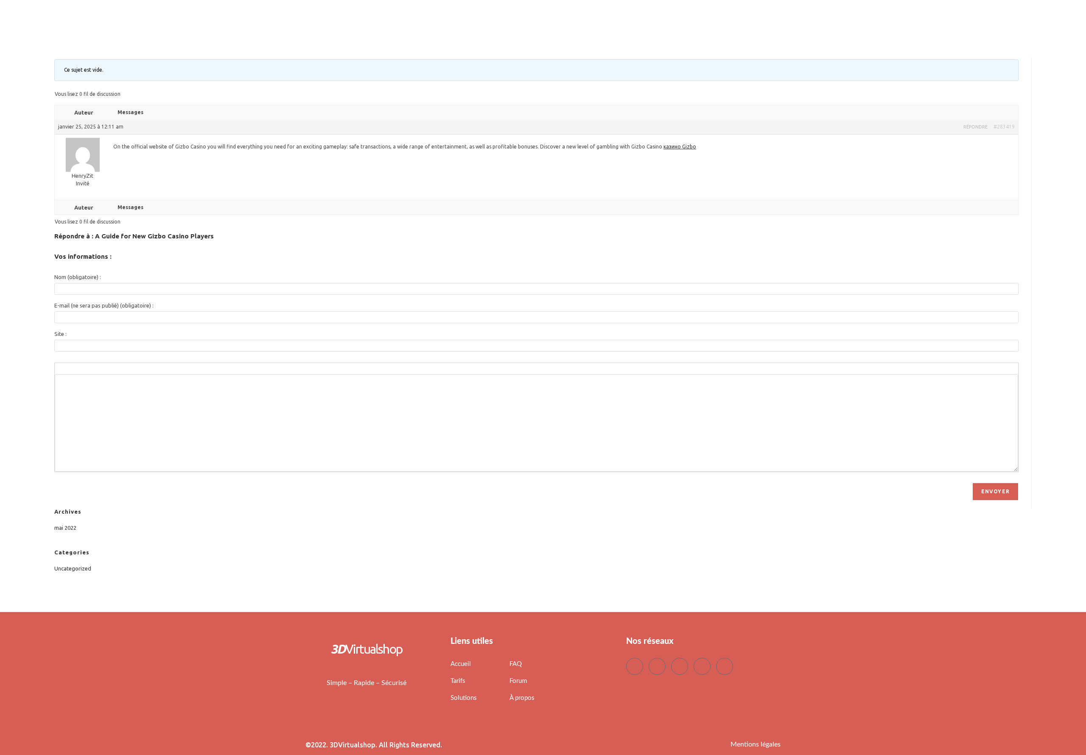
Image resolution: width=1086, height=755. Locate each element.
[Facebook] (634, 666)
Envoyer (995, 491)
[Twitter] (657, 666)
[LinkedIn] (679, 666)
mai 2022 (65, 528)
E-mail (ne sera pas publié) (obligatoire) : (104, 305)
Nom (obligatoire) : (77, 277)
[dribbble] (702, 666)
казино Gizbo (679, 146)
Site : (60, 334)
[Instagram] (724, 666)
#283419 (1004, 126)
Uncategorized (72, 568)
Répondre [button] (975, 126)
